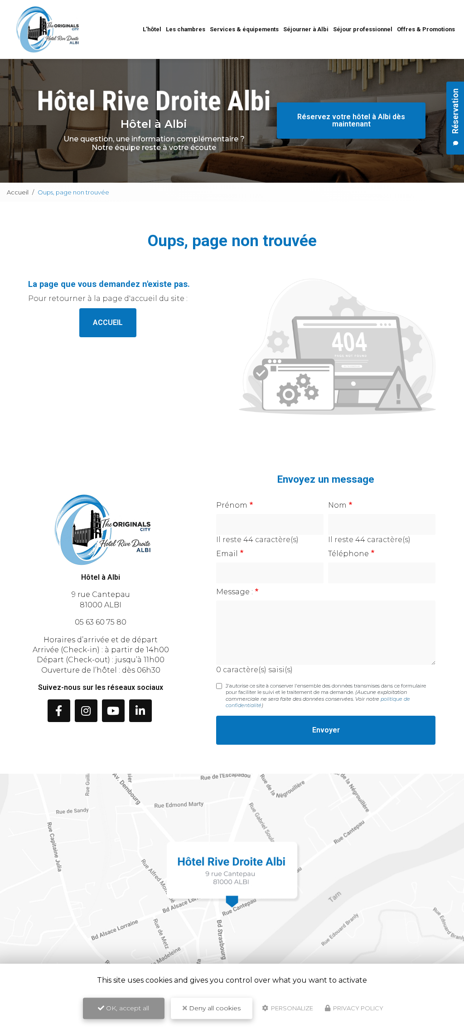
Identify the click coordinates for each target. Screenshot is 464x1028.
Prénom (231, 505)
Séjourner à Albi (306, 29)
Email (227, 553)
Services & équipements (244, 29)
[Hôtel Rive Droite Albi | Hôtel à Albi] (48, 29)
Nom (337, 505)
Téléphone (348, 553)
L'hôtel (152, 29)
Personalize (291, 1008)
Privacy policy (357, 1008)
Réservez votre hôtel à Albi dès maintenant (351, 120)
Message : (234, 591)
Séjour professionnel (362, 29)
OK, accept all (126, 1008)
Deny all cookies (214, 1008)
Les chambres (185, 29)
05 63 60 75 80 (100, 622)
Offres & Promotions (426, 29)
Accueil (18, 192)
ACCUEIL (108, 322)
